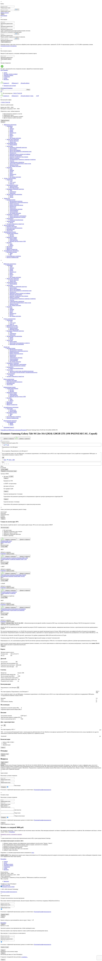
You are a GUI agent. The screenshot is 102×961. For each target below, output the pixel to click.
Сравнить (6, 83)
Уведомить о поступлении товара (8, 471)
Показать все (13, 132)
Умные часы (13, 142)
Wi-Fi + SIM (12, 459)
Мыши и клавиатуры (12, 249)
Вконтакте (6, 881)
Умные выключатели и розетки (17, 217)
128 (8, 445)
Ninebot (11, 424)
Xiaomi (11, 130)
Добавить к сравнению (24, 438)
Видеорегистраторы (12, 252)
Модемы (12, 236)
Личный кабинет (24, 83)
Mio (10, 254)
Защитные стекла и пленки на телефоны (20, 154)
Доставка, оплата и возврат (10, 74)
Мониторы (9, 248)
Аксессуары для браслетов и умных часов (20, 163)
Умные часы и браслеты (13, 139)
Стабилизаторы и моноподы (17, 162)
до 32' (11, 181)
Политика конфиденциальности (9, 891)
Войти (2, 14)
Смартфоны (10, 126)
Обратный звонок (5, 120)
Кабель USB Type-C (6, 542)
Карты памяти (13, 148)
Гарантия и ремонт (8, 75)
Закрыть (6, 478)
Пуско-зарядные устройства (14, 256)
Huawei (11, 135)
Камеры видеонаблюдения (16, 219)
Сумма (34, 95)
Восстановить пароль (6, 59)
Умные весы (13, 207)
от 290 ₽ (11, 476)
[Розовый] (5, 464)
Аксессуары (10, 146)
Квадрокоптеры (11, 229)
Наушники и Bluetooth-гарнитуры (18, 147)
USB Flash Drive (14, 240)
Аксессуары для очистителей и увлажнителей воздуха (23, 372)
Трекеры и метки (14, 165)
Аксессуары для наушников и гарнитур (20, 343)
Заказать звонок (5, 914)
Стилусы (12, 160)
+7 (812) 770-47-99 (17, 93)
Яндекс (11, 197)
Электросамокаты (11, 422)
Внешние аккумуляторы (16, 155)
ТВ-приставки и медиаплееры (14, 194)
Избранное (14, 83)
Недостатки (17, 813)
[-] (8, 464)
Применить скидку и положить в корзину (11, 834)
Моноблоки (10, 246)
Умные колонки (14, 186)
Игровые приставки (12, 226)
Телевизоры (10, 179)
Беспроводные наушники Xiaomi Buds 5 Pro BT (13, 576)
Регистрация (4, 15)
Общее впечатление (19, 816)
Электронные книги (12, 143)
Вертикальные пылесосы (16, 201)
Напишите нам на (8, 886)
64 (4, 445)
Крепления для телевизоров (17, 344)
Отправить (3, 787)
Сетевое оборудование (12, 233)
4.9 (1, 91)
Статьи (5, 78)
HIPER (11, 423)
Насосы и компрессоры (12, 257)
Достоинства (17, 810)
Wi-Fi (5, 459)
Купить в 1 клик (10, 553)
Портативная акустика (12, 185)
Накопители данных (12, 237)
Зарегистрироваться (5, 41)
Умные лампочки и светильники (18, 215)
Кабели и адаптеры (14, 158)
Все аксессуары (5, 527)
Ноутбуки (9, 242)
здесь (32, 852)
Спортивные (13, 191)
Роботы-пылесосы (14, 203)
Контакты (6, 79)
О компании (7, 76)
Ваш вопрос (17, 785)
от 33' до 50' (13, 182)
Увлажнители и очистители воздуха (19, 202)
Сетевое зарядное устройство (8, 593)
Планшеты (9, 167)
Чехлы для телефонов (15, 150)
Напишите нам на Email (10, 85)
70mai (11, 253)
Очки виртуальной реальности (14, 228)
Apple (11, 127)
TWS (11, 190)
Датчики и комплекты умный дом (15, 224)
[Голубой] (3, 464)
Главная (6, 861)
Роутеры (12, 234)
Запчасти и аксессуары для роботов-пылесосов (21, 371)
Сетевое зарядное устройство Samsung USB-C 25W (14, 559)
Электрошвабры (14, 211)
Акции (5, 72)
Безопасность (10, 218)
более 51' (12, 183)
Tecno (11, 136)
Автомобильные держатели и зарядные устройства (23, 159)
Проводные (12, 193)
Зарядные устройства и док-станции (19, 156)
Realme (11, 131)
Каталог (3, 122)
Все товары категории (15, 138)
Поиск (28, 89)
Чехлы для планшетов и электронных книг (21, 151)
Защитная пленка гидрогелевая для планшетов (12, 610)
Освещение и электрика (13, 214)
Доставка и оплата (8, 864)
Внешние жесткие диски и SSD (18, 241)
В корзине (3, 553)
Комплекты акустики (12, 325)
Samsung (12, 128)
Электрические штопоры (16, 209)
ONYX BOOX (13, 144)
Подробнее (12, 832)
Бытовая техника (11, 199)
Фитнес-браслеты (14, 140)
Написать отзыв (4, 754)
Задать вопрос (4, 762)
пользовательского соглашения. (9, 45)
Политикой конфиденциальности (42, 789)
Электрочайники (14, 210)
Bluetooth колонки (14, 187)
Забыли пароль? (5, 12)
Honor (11, 134)
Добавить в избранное (8, 438)
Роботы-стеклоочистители (16, 205)
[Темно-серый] (6, 464)
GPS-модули (13, 410)
